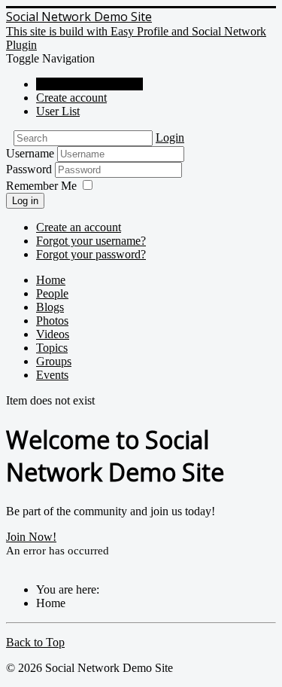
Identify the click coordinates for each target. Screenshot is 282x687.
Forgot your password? (91, 254)
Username (30, 153)
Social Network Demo (89, 84)
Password (30, 169)
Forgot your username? (91, 240)
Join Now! (31, 536)
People (52, 293)
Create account (71, 97)
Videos (52, 334)
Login (170, 137)
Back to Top (35, 642)
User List (58, 111)
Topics (52, 347)
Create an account (78, 227)
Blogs (50, 307)
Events (52, 374)
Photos (52, 320)
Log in (25, 200)
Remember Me (41, 185)
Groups (53, 361)
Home (50, 279)
